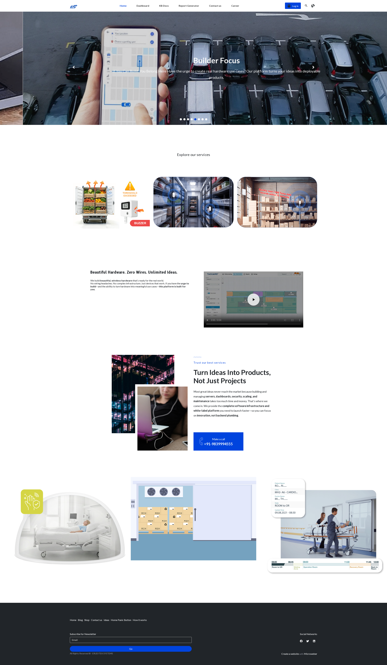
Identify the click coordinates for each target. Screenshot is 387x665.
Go (130, 648)
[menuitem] (123, 6)
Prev (72, 68)
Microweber (310, 653)
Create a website (290, 653)
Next (314, 68)
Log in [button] (295, 6)
